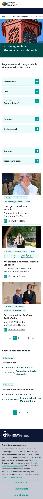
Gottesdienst (10, 81)
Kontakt (8, 151)
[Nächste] (33, 338)
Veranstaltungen (12, 161)
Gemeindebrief (11, 103)
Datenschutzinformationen (12, 477)
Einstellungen (21, 488)
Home (6, 16)
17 (28, 338)
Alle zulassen (21, 482)
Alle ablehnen (21, 495)
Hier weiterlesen (16, 220)
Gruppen (8, 119)
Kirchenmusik (10, 129)
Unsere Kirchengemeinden (22, 16)
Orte (6, 91)
